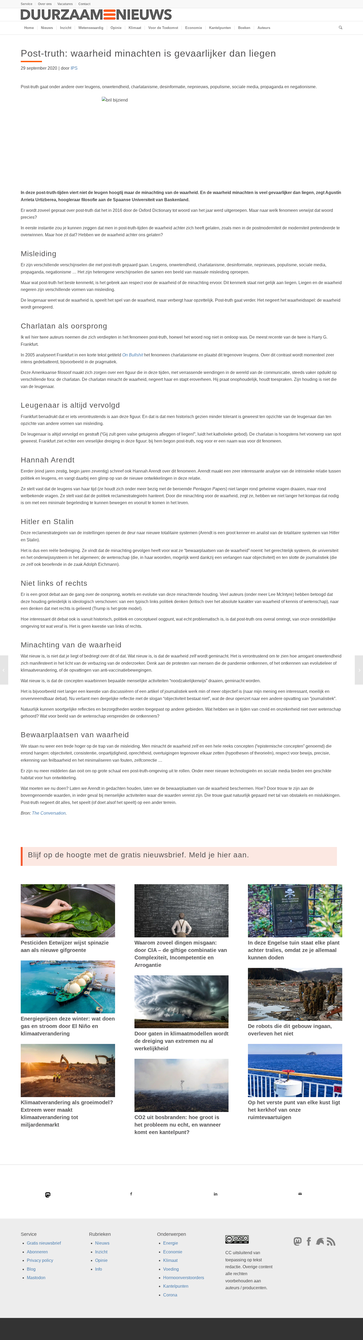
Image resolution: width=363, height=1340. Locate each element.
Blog (31, 1269)
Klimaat (170, 1260)
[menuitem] (28, 4)
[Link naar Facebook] (131, 1193)
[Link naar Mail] (300, 1193)
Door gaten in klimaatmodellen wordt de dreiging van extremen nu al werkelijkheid (181, 1041)
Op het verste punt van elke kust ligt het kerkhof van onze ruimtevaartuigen (294, 1109)
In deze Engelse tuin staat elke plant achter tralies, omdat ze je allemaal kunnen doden (294, 950)
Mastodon (36, 1277)
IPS (74, 68)
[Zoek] (338, 28)
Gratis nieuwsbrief (44, 1243)
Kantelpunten (175, 1286)
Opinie (101, 1260)
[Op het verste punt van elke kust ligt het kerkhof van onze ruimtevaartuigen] (295, 1070)
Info (98, 1269)
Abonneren (37, 1252)
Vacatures (65, 4)
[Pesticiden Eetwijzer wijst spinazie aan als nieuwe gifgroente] (68, 910)
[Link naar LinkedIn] (215, 1193)
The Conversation (49, 813)
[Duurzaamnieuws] (96, 14)
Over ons (45, 4)
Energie (170, 1243)
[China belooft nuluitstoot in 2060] (4, 670)
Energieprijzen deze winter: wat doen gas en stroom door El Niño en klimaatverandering (68, 1026)
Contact (84, 4)
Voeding (171, 1269)
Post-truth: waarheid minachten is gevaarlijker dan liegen (148, 53)
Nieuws (102, 1243)
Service (26, 4)
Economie (172, 1252)
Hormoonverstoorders (183, 1277)
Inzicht (101, 1252)
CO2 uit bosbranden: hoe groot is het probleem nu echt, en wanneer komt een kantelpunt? (177, 1124)
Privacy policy (40, 1260)
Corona (170, 1295)
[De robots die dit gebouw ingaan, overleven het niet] (295, 994)
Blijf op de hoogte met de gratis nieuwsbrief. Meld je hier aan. (138, 855)
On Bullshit (132, 355)
